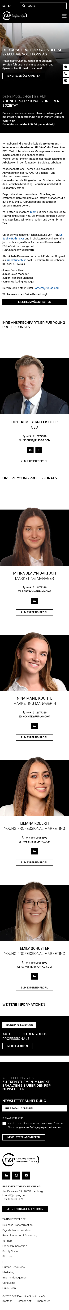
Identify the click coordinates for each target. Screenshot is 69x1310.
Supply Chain (10, 1251)
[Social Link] (30, 450)
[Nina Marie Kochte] (34, 660)
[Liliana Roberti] (34, 785)
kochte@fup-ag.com (36, 716)
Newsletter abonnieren (23, 1137)
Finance (7, 1256)
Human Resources (13, 1267)
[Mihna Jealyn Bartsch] (34, 535)
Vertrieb (7, 1240)
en (9, 6)
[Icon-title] (6, 1176)
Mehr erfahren (17, 1046)
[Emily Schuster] (34, 910)
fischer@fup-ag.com (36, 440)
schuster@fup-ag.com (36, 966)
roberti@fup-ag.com (36, 841)
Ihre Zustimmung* (12, 1118)
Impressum (43, 1301)
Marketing (8, 1272)
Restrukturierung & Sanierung (19, 1235)
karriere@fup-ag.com (47, 288)
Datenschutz (24, 1301)
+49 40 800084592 (36, 837)
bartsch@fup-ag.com (36, 591)
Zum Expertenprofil (34, 461)
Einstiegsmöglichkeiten (23, 75)
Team (33, 212)
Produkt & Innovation (14, 1246)
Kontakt (7, 1301)
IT (3, 1261)
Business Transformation (17, 1225)
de (3, 6)
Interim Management (14, 1277)
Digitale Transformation (16, 1230)
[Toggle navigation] (64, 16)
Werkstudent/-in (16, 260)
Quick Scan (9, 1287)
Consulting (8, 1282)
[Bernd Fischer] (34, 384)
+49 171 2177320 (36, 436)
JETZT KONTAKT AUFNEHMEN (25, 1209)
